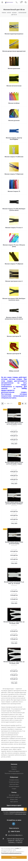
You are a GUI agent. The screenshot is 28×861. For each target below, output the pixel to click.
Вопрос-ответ (14, 799)
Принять (14, 857)
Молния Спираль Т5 (14, 191)
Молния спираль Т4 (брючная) (14, 174)
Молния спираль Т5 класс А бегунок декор (14, 245)
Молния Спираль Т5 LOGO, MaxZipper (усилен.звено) (13, 209)
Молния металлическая (14, 86)
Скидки (14, 788)
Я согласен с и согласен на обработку (14, 813)
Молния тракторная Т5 (14, 336)
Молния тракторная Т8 (14, 353)
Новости (14, 769)
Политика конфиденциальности (14, 773)
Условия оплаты (14, 780)
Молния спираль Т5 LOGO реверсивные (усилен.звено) (14, 318)
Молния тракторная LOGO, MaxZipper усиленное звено (13, 299)
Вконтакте (13, 823)
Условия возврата (14, 786)
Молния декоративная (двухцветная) (14, 51)
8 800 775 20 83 (15, 831)
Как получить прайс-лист (14, 797)
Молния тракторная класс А (13, 281)
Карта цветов (14, 801)
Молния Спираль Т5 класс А (13, 227)
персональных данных (20, 814)
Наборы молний (14, 371)
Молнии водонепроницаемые (14, 34)
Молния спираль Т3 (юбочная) (14, 156)
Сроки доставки (14, 784)
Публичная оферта (14, 771)
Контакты (14, 767)
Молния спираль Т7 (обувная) (14, 264)
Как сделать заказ (14, 795)
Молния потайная (13, 103)
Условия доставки (14, 782)
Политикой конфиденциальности (17, 812)
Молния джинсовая (14, 68)
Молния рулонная (14, 120)
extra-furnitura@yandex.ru (15, 835)
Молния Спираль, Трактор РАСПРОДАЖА (14, 138)
